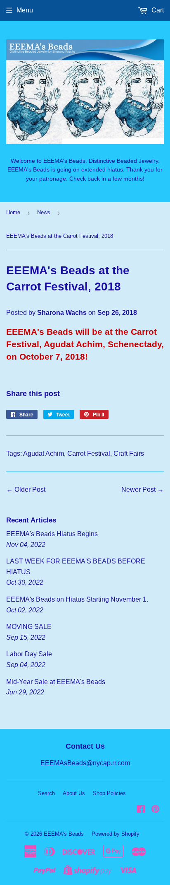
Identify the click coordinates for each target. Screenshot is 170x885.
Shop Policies (109, 793)
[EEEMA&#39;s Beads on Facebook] (141, 809)
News (43, 212)
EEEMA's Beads (64, 834)
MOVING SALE (29, 626)
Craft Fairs (128, 453)
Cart (157, 10)
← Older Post (25, 489)
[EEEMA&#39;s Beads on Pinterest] (155, 809)
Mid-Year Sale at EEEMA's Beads (55, 681)
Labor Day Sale (29, 654)
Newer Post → (142, 489)
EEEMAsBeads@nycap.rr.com (85, 763)
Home (13, 212)
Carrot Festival (88, 453)
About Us (74, 793)
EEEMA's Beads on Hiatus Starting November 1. (77, 599)
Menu (25, 10)
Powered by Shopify (115, 834)
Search (46, 793)
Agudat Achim (43, 453)
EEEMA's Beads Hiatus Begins (52, 533)
